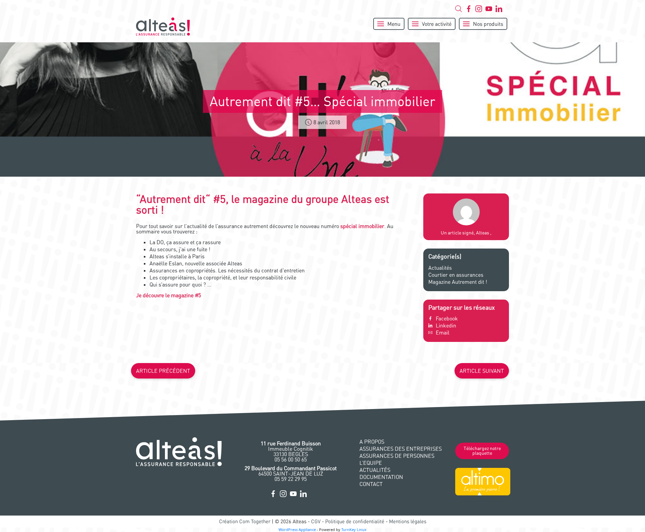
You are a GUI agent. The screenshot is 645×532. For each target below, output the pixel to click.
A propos (371, 441)
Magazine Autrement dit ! (457, 281)
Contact (371, 484)
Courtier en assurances (455, 274)
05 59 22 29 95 (290, 479)
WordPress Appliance (297, 529)
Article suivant (482, 370)
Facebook (447, 318)
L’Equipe (370, 462)
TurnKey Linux (354, 529)
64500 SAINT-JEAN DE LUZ (291, 471)
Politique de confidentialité (354, 521)
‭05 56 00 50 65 (290, 459)
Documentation (381, 477)
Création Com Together (244, 521)
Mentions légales (407, 521)
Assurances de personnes (396, 455)
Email (442, 332)
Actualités (440, 267)
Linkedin (446, 325)
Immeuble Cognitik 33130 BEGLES (291, 449)
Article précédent (163, 370)
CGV (315, 521)
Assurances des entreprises (400, 448)
